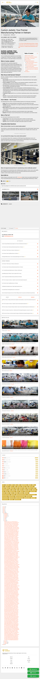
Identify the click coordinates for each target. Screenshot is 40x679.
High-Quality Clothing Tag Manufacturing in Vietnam (11, 613)
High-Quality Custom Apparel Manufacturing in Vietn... (11, 568)
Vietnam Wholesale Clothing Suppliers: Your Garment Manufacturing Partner (19, 420)
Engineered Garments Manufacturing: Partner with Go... (11, 549)
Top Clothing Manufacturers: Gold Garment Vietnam (11, 552)
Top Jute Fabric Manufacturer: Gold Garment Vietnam (11, 621)
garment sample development (20, 496)
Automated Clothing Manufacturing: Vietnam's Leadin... (11, 548)
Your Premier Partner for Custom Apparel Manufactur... (11, 577)
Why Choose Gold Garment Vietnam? (31, 57)
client (25, 488)
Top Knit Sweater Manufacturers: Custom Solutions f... (11, 622)
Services (24, 486)
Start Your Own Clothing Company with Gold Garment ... (11, 616)
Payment (11, 663)
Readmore (9, 330)
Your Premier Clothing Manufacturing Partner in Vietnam (28, 43)
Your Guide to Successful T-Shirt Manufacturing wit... (11, 573)
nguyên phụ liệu (12, 497)
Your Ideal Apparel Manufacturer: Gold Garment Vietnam (11, 551)
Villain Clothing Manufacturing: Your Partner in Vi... (11, 550)
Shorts (12, 486)
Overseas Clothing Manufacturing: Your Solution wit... (11, 635)
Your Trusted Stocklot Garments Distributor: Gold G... (11, 608)
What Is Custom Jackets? (29, 55)
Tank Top (21, 489)
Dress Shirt (31, 486)
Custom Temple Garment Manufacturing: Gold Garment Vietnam (16, 407)
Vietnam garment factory (6, 494)
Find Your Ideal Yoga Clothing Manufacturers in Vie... (11, 615)
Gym (3, 486)
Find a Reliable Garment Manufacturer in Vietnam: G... (11, 560)
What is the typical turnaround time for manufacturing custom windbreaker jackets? (31, 69)
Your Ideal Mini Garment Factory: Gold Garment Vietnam (11, 589)
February (5, 642)
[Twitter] (7, 668)
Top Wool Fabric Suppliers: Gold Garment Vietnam (11, 630)
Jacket (17, 488)
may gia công (29, 496)
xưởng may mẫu (17, 499)
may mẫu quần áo (5, 497)
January (5, 643)
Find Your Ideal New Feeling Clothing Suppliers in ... (11, 559)
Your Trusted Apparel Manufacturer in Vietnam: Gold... (11, 587)
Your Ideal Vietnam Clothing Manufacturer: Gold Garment (15, 367)
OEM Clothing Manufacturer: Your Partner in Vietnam (11, 561)
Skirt (15, 486)
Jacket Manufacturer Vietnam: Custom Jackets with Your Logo (16, 434)
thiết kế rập (11, 499)
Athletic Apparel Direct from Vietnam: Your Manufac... (11, 538)
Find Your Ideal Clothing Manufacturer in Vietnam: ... (11, 526)
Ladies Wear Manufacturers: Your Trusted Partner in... (11, 541)
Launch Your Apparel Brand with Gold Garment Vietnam (11, 566)
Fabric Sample (33, 491)
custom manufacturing (31, 494)
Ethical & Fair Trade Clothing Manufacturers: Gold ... (11, 626)
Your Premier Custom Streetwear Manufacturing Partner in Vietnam (17, 354)
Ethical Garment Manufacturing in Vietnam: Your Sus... (11, 574)
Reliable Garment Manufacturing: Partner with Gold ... (11, 591)
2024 (4, 509)
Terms (11, 660)
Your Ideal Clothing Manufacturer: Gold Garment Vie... (11, 614)
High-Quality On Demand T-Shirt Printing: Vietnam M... (11, 535)
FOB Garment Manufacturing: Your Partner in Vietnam (11, 578)
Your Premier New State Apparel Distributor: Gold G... (11, 554)
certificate (13, 494)
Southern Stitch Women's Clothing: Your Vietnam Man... (11, 537)
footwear (19, 486)
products (7, 486)
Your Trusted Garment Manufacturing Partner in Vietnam (11, 603)
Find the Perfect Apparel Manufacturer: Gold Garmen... (11, 604)
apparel (7, 488)
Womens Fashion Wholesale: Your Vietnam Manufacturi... (11, 629)
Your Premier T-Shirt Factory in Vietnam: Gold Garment (14, 327)
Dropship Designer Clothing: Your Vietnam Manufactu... (11, 524)
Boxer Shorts (27, 491)
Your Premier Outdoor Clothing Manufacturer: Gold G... (11, 619)
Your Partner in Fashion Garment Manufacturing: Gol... (11, 593)
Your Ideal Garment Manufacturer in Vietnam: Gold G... (11, 575)
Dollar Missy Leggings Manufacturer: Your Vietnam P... (11, 533)
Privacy (29, 658)
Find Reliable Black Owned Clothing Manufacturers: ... (11, 618)
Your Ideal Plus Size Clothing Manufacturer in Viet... (11, 581)
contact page (20, 177)
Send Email (34, 672)
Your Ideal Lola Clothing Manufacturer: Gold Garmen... (11, 534)
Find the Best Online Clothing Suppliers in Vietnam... (11, 631)
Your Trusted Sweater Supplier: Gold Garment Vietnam (11, 527)
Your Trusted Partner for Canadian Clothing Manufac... (11, 627)
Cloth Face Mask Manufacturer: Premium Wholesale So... (11, 522)
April (5, 520)
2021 (4, 511)
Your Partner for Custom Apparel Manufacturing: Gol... (11, 639)
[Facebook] (19, 668)
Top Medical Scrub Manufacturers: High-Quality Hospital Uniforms (17, 380)
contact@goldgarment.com (8, 236)
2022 (4, 510)
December (5, 513)
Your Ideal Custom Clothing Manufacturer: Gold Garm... (11, 602)
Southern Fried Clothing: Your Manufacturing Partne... (11, 523)
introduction (30, 488)
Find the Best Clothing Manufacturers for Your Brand (11, 555)
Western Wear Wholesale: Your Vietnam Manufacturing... (11, 628)
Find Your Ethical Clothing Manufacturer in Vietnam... (11, 563)
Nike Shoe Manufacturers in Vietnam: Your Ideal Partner (15, 394)
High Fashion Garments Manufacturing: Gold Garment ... (11, 599)
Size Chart (28, 660)
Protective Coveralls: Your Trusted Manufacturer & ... (11, 521)
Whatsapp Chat (34, 669)
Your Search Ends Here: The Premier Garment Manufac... (11, 594)
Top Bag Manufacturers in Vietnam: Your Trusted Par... (11, 539)
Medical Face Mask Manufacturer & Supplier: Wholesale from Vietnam (18, 340)
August (5, 517)
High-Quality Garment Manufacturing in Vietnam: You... (11, 562)
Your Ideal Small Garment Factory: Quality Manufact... (11, 592)
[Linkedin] (14, 668)
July (5, 518)
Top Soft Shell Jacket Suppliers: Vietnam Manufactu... (11, 525)
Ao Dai (18, 491)
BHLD (34, 488)
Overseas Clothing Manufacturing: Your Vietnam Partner (11, 634)
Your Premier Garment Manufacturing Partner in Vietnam (11, 580)
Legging (3, 488)
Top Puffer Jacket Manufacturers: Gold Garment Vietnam (11, 528)
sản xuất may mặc (5, 499)
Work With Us (27, 71)
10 (3, 445)
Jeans (3, 491)
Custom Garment (5, 489)
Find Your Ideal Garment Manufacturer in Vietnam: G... (11, 579)
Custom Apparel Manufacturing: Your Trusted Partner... (11, 547)
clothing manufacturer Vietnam (21, 494)
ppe (17, 489)
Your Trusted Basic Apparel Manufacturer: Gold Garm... (11, 595)
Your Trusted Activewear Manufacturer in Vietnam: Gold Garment (17, 447)
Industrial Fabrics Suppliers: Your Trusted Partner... (11, 633)
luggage (25, 489)
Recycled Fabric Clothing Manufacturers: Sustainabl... (11, 553)
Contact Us (34, 676)
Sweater (21, 488)
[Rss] (2, 668)
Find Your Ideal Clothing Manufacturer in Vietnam (10, 536)
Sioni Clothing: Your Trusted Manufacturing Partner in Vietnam (27, 198)
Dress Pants (12, 488)
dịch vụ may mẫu (4, 496)
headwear (34, 489)
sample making (27, 497)
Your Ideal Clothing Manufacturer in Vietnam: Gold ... (11, 605)
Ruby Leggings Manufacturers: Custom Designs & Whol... (11, 542)
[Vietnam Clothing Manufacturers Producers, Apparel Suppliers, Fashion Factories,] (9, 2)
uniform (29, 489)
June (5, 519)
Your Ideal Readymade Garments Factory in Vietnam (11, 565)
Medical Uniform (12, 491)
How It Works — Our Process (30, 58)
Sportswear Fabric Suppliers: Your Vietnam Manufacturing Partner (10, 198)
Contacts (11, 658)
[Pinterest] (12, 668)
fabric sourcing (11, 496)
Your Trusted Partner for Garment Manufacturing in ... (11, 586)
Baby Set (22, 491)
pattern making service (19, 497)
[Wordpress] (5, 668)
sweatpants (33, 497)
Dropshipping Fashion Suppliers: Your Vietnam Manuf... (11, 632)
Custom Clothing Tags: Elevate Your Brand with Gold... (11, 617)
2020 (4, 512)
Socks (10, 489)
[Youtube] (21, 668)
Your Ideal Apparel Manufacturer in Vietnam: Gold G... (11, 576)
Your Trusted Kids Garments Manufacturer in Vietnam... (11, 540)
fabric (14, 489)
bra (27, 486)
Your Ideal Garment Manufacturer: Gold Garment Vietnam (11, 564)
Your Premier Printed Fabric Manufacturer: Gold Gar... (11, 620)
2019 (4, 644)
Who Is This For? (28, 59)
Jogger (7, 491)
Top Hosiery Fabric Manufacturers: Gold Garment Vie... (11, 546)
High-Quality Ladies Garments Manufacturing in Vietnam (28, 44)
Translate (16, 228)
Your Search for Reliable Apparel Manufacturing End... (11, 582)
